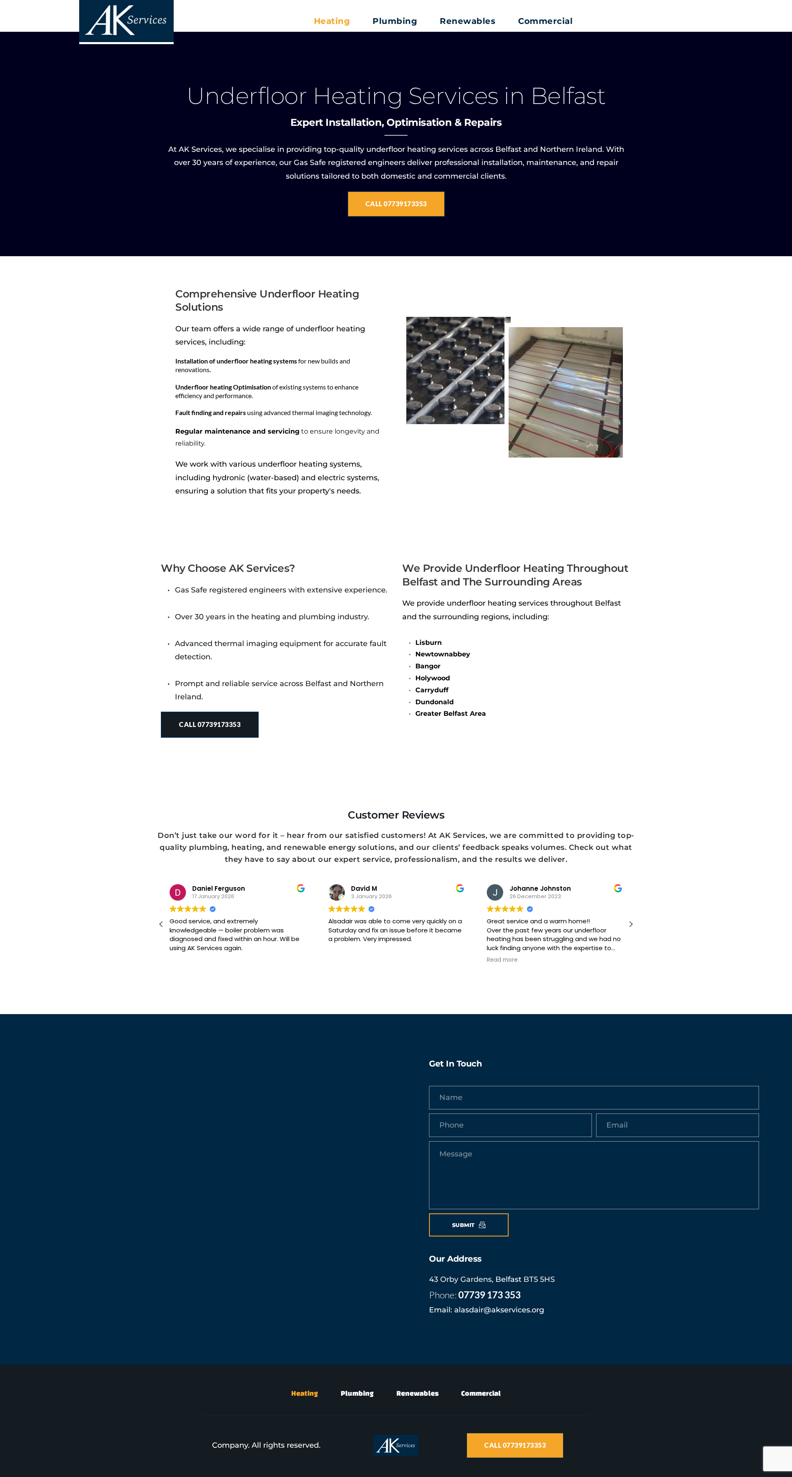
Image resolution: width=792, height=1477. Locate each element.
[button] (631, 924)
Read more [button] (502, 960)
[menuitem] (332, 21)
